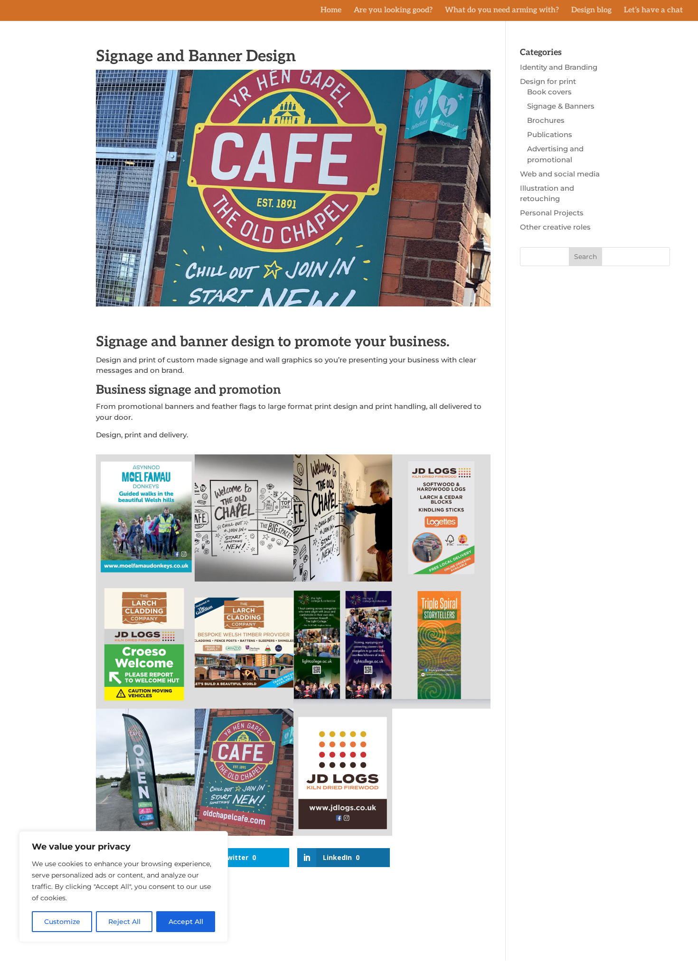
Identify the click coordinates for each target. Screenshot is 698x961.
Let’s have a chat (653, 11)
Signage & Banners (560, 106)
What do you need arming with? (502, 11)
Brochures (546, 120)
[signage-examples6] (342, 835)
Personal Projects (552, 212)
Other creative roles (555, 226)
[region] (123, 886)
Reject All (124, 921)
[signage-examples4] (244, 835)
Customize (62, 921)
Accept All (186, 921)
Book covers (549, 91)
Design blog (591, 11)
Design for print (548, 81)
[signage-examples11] (441, 708)
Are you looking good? (393, 11)
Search (585, 256)
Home (331, 11)
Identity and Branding (558, 67)
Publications (549, 134)
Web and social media (560, 173)
